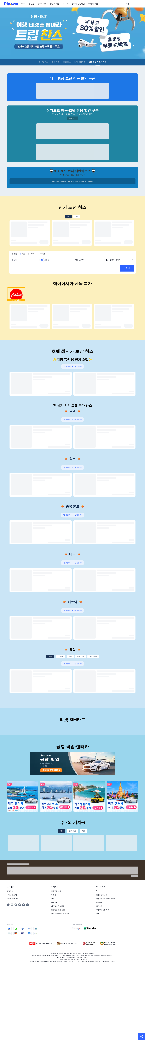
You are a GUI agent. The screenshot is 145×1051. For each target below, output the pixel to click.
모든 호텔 (99, 906)
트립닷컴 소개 (56, 891)
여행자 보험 (93, 4)
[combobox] (15, 259)
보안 (97, 913)
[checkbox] (43, 254)
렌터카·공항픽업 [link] (78, 4)
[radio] (14, 254)
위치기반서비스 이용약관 (60, 913)
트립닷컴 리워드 (101, 895)
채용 (52, 898)
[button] (103, 4)
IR (96, 891)
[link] (127, 4)
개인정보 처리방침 (57, 906)
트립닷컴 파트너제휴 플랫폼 (106, 898)
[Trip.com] (11, 3)
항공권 (31, 4)
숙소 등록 (99, 902)
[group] (26, 260)
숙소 (23, 4)
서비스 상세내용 (12, 898)
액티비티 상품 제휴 (102, 910)
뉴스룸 (53, 895)
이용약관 (54, 902)
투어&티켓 (42, 4)
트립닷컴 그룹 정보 (58, 910)
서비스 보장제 (12, 895)
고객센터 (10, 891)
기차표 (65, 4)
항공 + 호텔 (54, 4)
